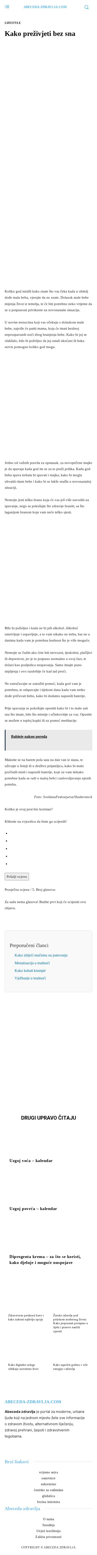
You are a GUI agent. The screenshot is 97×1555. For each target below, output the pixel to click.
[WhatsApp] (64, 108)
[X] (43, 108)
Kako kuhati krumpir (30, 971)
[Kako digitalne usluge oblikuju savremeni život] (26, 1350)
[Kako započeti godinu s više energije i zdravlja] (71, 1350)
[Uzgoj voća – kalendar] (48, 1140)
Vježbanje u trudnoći (30, 978)
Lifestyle (13, 23)
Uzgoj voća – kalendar (31, 1160)
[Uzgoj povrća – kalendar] (48, 1188)
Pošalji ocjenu (17, 876)
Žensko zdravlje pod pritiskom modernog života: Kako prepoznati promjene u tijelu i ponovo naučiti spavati (70, 1323)
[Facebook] (32, 108)
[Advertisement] (48, 233)
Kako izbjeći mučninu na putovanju (41, 955)
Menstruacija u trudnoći (32, 963)
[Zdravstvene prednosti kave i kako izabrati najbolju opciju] (26, 1300)
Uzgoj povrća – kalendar (33, 1208)
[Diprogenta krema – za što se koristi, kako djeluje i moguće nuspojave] (48, 1236)
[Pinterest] (54, 108)
